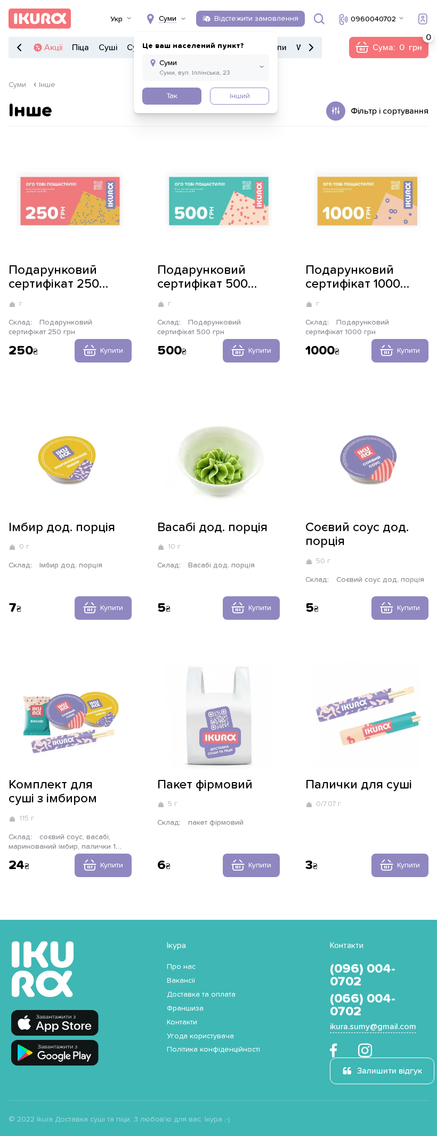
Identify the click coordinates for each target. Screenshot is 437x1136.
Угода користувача (200, 1036)
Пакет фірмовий (205, 784)
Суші (108, 47)
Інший (240, 96)
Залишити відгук (389, 1071)
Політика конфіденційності (213, 1049)
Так (171, 96)
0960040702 (373, 19)
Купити (111, 350)
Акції (53, 47)
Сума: (388, 47)
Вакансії (181, 980)
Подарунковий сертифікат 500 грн (202, 277)
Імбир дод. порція (62, 527)
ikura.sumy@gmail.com (373, 1026)
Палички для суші (358, 784)
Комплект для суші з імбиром (53, 791)
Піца (80, 47)
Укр (116, 19)
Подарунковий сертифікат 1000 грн (352, 277)
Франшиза (185, 1008)
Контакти (182, 1022)
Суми (17, 85)
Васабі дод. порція (212, 527)
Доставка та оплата (201, 994)
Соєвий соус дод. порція (357, 534)
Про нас (181, 967)
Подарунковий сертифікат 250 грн (54, 277)
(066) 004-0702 (362, 1005)
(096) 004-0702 (362, 975)
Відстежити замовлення (256, 18)
